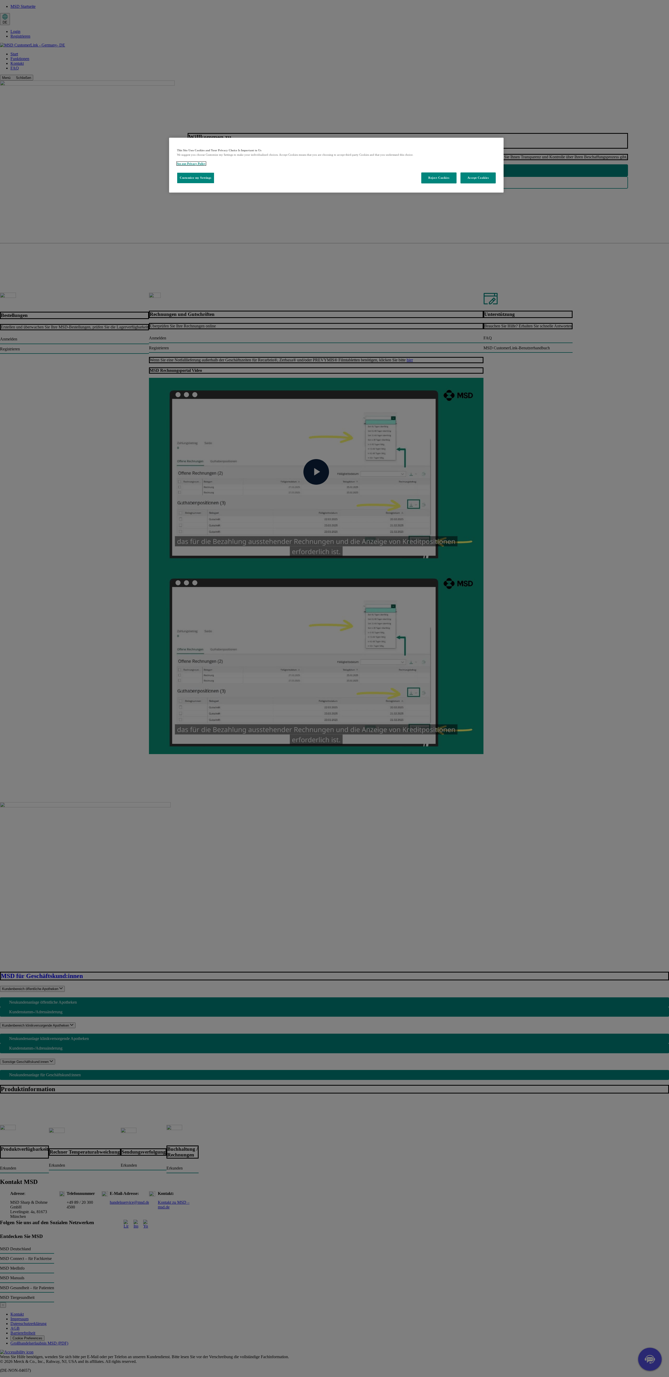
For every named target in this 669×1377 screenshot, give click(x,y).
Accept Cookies (478, 177)
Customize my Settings (195, 177)
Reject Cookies (438, 177)
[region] (336, 165)
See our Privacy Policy (191, 163)
